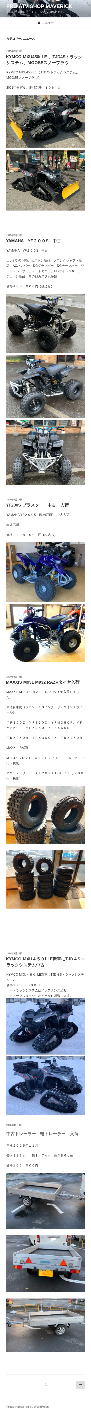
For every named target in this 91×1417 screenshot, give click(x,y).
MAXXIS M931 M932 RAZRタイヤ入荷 (43, 682)
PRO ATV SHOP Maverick (39, 6)
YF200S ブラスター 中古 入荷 (37, 505)
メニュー (48, 23)
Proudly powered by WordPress (27, 1406)
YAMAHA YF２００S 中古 (35, 240)
